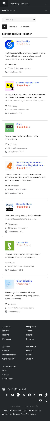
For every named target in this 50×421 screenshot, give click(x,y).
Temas (29, 331)
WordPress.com (9, 366)
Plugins (29, 335)
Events (29, 350)
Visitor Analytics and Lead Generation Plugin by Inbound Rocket (30, 164)
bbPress (5, 374)
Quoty (19, 124)
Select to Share (24, 204)
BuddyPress (7, 379)
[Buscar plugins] (34, 20)
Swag (29, 359)
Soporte (5, 350)
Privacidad (6, 339)
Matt (4, 370)
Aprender (6, 346)
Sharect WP (22, 242)
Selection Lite (23, 41)
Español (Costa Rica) (17, 389)
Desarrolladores (9, 355)
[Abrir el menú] (46, 3)
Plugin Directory (8, 10)
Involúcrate (31, 346)
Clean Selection (24, 281)
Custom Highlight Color (27, 82)
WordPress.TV (8, 359)
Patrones (30, 339)
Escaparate (31, 326)
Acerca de (6, 326)
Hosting (5, 335)
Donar (28, 355)
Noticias (5, 331)
